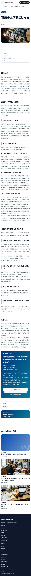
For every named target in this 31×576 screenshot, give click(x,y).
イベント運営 (4, 537)
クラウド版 (3, 557)
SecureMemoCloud (24, 2)
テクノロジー (4, 535)
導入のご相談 (4, 562)
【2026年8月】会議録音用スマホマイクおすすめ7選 (13, 454)
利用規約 (3, 564)
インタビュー (4, 530)
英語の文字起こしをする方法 (9, 58)
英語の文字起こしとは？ (8, 55)
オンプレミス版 (4, 559)
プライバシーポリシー (5, 566)
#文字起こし (3, 24)
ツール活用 (11, 6)
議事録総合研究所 (7, 519)
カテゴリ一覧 (4, 540)
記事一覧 (3, 548)
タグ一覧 (3, 551)
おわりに (5, 60)
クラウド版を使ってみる (15, 389)
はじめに (5, 53)
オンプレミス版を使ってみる (15, 394)
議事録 (2, 533)
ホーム (5, 6)
